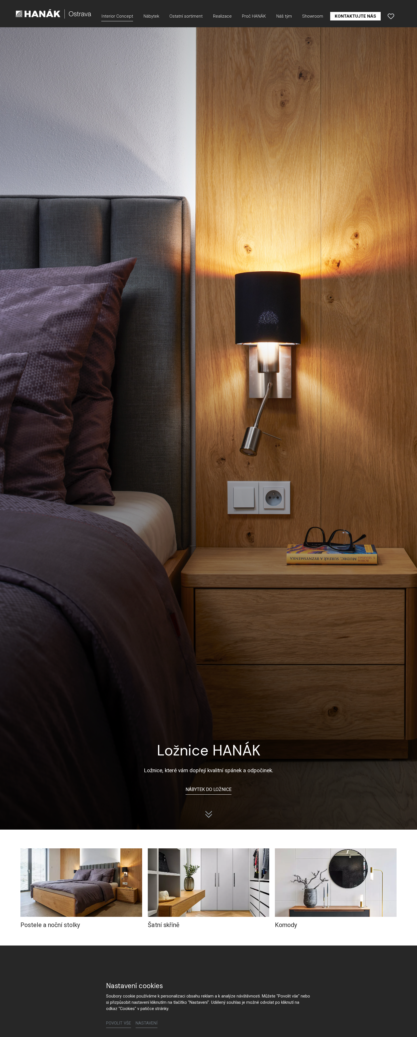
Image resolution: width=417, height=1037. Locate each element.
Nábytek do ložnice (208, 789)
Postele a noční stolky (50, 924)
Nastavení (146, 1023)
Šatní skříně (163, 924)
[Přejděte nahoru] (404, 1024)
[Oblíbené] (390, 16)
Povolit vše (118, 1023)
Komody (286, 924)
